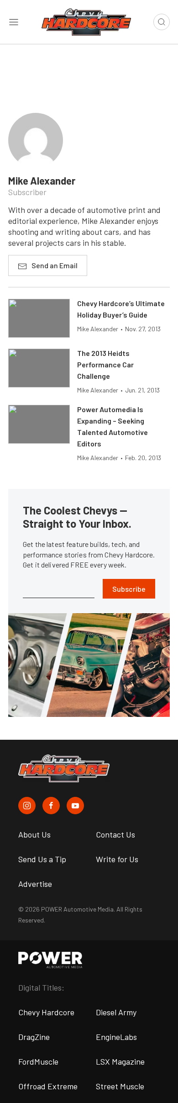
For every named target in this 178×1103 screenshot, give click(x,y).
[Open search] (161, 22)
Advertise (35, 884)
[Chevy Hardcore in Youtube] (75, 805)
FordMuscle (38, 1061)
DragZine (34, 1037)
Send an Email (54, 265)
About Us (34, 834)
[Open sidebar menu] (13, 22)
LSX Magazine (120, 1061)
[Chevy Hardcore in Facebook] (51, 805)
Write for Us (117, 859)
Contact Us (115, 834)
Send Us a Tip (42, 859)
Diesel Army (116, 1012)
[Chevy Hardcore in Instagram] (27, 805)
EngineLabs (116, 1037)
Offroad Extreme (48, 1086)
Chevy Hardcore (46, 1012)
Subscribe (129, 588)
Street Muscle (120, 1086)
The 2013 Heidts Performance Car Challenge (105, 364)
